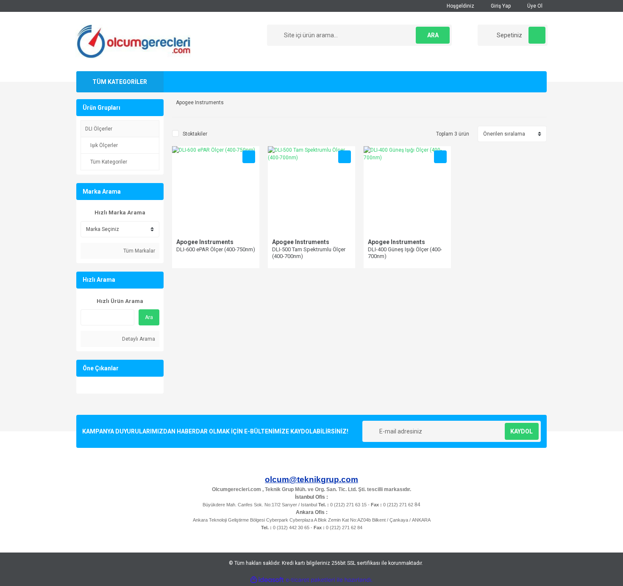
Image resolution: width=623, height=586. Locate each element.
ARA (433, 35)
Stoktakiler (195, 134)
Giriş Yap (500, 6)
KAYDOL (521, 431)
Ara (149, 317)
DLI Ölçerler (98, 129)
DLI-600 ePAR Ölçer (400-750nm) (215, 249)
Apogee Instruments (205, 242)
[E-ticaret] (310, 580)
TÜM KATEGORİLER (119, 81)
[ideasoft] (267, 580)
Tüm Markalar (138, 251)
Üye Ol (534, 6)
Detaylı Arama (138, 339)
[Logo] (133, 41)
